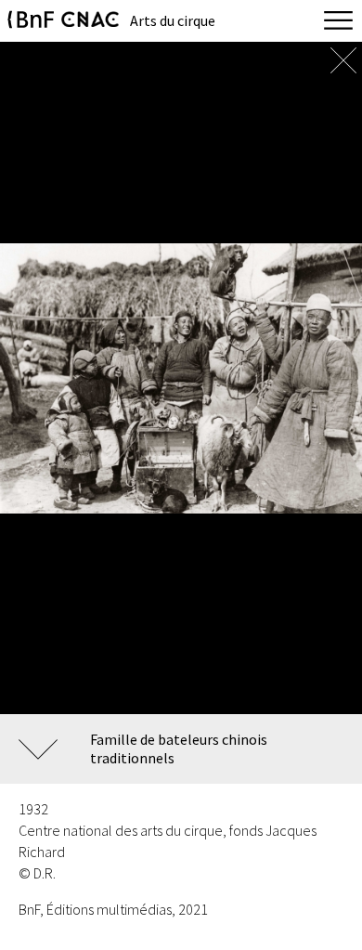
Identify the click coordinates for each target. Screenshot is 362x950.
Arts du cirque (172, 20)
